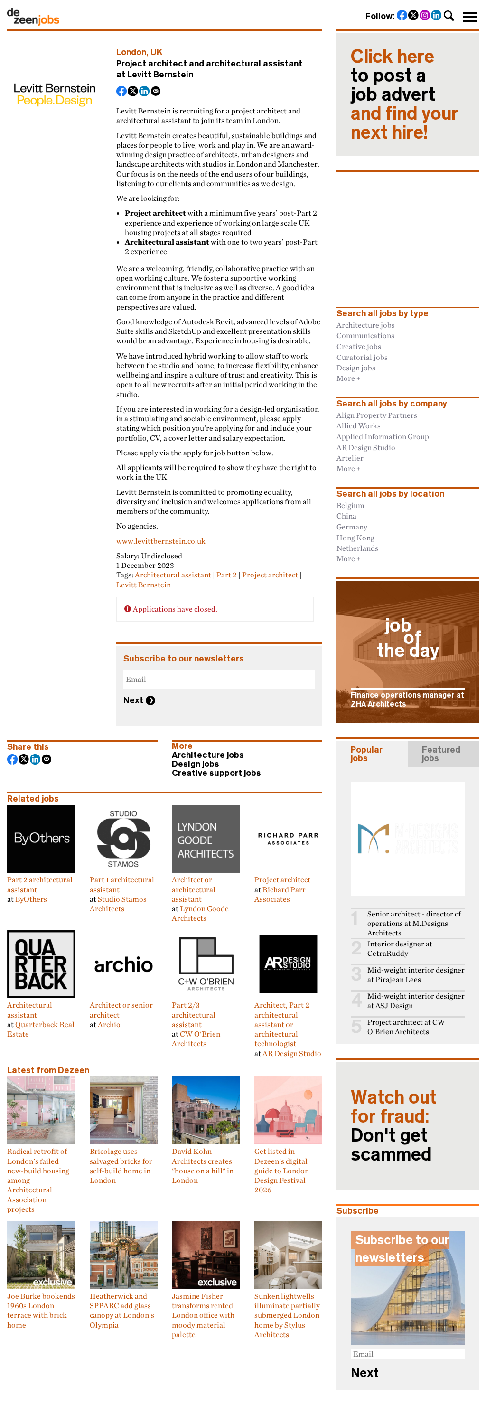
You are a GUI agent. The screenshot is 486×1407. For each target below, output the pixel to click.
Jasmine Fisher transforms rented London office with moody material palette (203, 1315)
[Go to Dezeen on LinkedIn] (436, 16)
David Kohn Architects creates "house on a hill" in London (203, 1165)
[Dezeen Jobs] (33, 23)
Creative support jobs (216, 773)
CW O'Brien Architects (196, 1038)
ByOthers (31, 899)
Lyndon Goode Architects (200, 913)
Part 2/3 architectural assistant (193, 1014)
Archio (109, 1024)
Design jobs (195, 764)
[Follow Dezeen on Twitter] (414, 16)
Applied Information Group (382, 436)
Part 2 (226, 574)
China (346, 515)
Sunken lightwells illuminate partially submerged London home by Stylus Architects (287, 1315)
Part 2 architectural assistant (40, 884)
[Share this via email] (156, 92)
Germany (351, 526)
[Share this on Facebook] (122, 92)
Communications (365, 335)
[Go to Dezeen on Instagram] (425, 16)
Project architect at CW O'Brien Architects (406, 1027)
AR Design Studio (291, 1053)
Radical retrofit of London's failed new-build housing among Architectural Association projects (38, 1180)
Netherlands (357, 548)
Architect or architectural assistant (193, 889)
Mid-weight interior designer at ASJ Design (416, 1001)
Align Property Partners (376, 415)
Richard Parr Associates (280, 894)
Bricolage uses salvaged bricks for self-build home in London (121, 1165)
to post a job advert (404, 94)
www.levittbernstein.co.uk (161, 541)
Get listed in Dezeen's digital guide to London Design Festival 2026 (281, 1170)
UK (156, 52)
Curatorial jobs (362, 357)
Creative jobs (358, 346)
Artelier (350, 458)
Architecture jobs (208, 755)
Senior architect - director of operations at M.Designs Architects (414, 923)
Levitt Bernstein (160, 74)
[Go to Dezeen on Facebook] (402, 16)
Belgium (350, 505)
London (131, 52)
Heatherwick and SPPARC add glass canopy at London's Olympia (122, 1310)
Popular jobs (367, 754)
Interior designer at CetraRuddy (399, 948)
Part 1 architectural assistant (122, 884)
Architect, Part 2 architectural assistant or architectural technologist (281, 1024)
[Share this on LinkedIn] (144, 92)
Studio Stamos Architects (118, 903)
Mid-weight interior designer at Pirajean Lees (416, 974)
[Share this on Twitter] (133, 92)
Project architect (270, 574)
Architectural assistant (173, 574)
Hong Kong (355, 537)
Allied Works (358, 425)
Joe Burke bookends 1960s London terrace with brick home (41, 1310)
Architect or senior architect (121, 1009)
